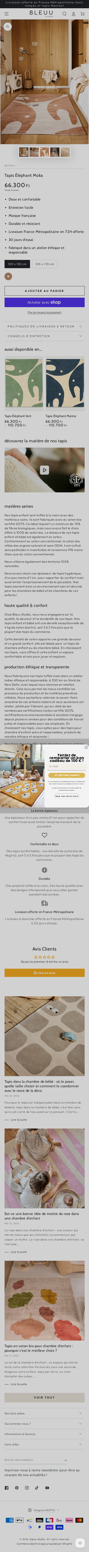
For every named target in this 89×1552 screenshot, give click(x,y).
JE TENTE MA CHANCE (66, 775)
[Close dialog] (86, 747)
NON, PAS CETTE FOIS (66, 796)
